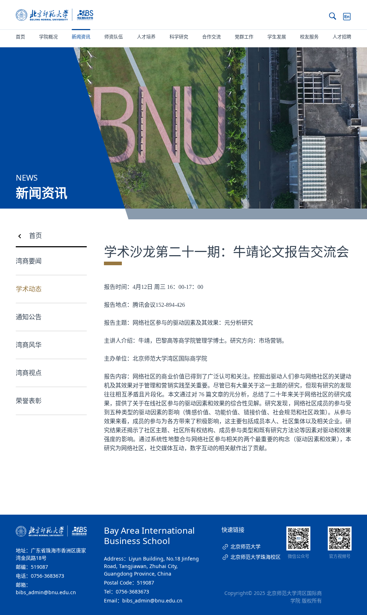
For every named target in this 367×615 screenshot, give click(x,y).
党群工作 (244, 36)
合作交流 (211, 36)
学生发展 (276, 36)
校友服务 (309, 36)
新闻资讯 (81, 36)
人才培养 (146, 36)
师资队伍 (113, 36)
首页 (20, 36)
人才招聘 (342, 36)
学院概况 (48, 36)
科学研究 (179, 36)
